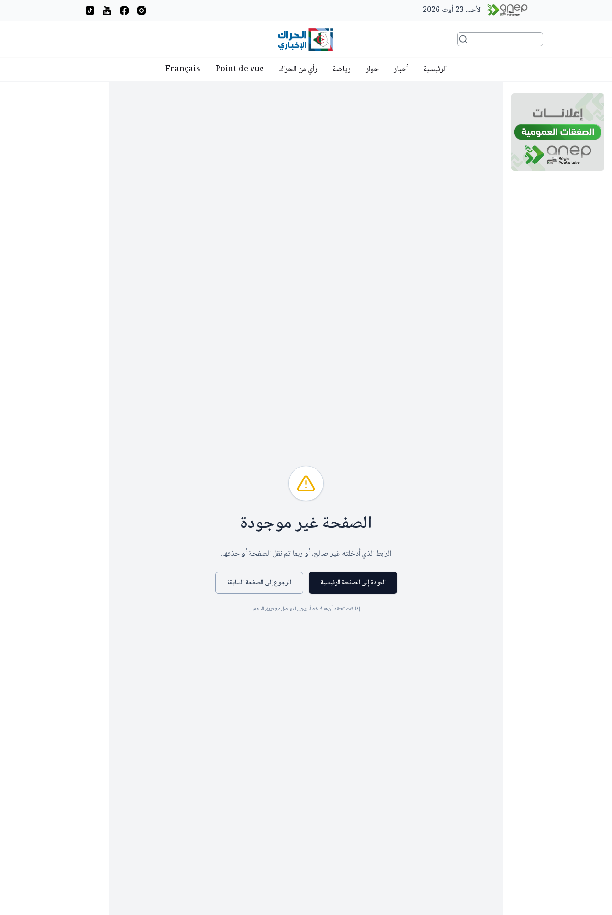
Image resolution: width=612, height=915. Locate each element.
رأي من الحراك (298, 69)
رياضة (341, 69)
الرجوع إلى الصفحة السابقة (259, 582)
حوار (372, 69)
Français (182, 69)
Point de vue (240, 69)
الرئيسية (435, 69)
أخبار (401, 69)
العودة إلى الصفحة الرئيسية (353, 582)
